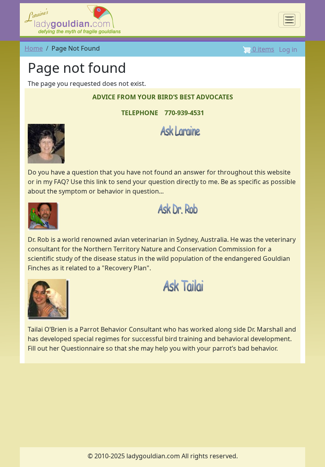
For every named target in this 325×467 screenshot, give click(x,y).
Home (34, 48)
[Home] (76, 19)
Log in (288, 49)
